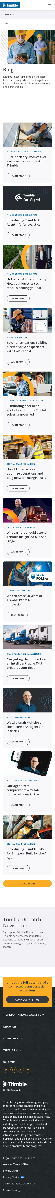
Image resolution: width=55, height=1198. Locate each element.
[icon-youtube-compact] (28, 1070)
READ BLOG (17, 615)
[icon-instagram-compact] (13, 1070)
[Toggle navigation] (50, 14)
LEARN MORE (18, 804)
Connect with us (27, 999)
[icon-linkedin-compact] (6, 1070)
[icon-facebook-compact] (21, 1070)
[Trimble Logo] (10, 5)
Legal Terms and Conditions (19, 1158)
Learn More (18, 176)
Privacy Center (11, 1170)
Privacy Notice (11, 1177)
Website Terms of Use (16, 1164)
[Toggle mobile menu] (49, 5)
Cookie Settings (12, 1190)
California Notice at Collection (20, 1183)
